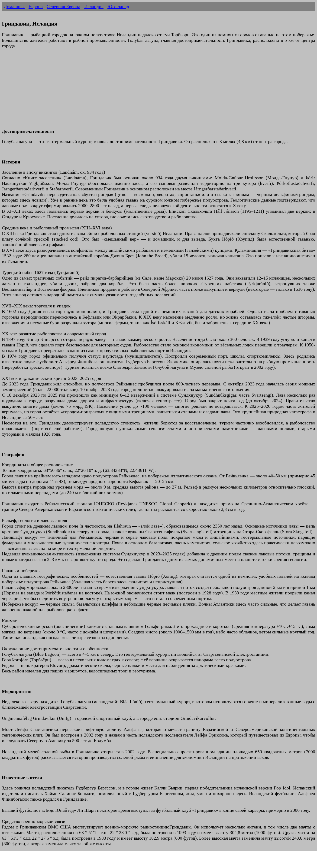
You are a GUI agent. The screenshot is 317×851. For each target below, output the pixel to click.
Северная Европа (63, 6)
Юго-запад (118, 6)
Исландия (94, 6)
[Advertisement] (141, 91)
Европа (36, 6)
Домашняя (14, 6)
